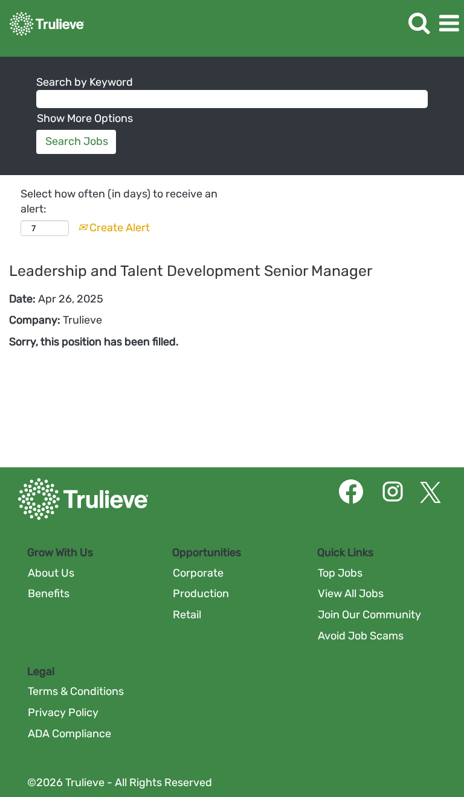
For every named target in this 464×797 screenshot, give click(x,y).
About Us (51, 573)
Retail (187, 615)
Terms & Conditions (76, 691)
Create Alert (118, 227)
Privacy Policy (63, 712)
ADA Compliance (69, 734)
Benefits (48, 593)
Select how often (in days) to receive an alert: (119, 201)
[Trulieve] (42, 23)
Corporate (198, 573)
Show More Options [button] (85, 118)
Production (201, 593)
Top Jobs (340, 573)
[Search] (419, 23)
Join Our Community (369, 615)
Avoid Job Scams (361, 636)
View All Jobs (351, 593)
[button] (449, 24)
